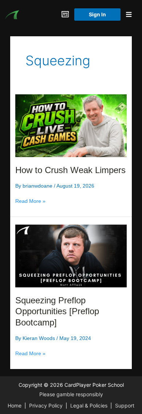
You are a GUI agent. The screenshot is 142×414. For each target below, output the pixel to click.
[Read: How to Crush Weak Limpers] (71, 125)
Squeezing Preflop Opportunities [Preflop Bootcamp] (57, 312)
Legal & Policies (88, 405)
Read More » (30, 201)
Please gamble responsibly (71, 394)
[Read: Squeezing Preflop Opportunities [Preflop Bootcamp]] (71, 255)
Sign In (97, 14)
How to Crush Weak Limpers (70, 170)
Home (14, 405)
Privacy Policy (46, 405)
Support (124, 405)
